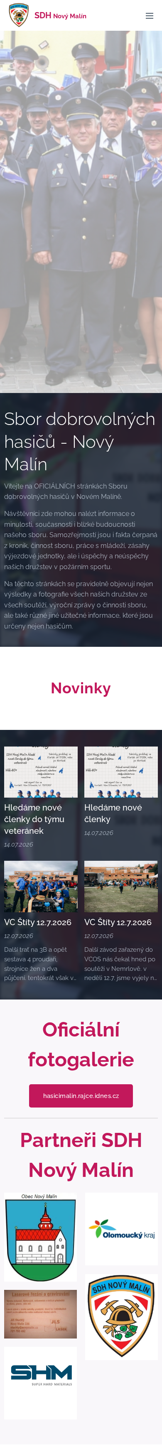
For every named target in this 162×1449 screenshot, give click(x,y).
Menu (149, 15)
